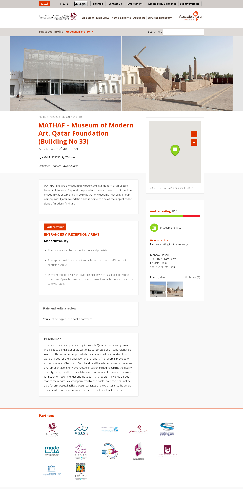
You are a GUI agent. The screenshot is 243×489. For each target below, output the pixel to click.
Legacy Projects (189, 3)
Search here (155, 31)
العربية (44, 3)
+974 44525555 (51, 157)
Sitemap (98, 3)
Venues (53, 117)
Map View (102, 18)
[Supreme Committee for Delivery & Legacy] (167, 430)
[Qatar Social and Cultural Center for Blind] (110, 451)
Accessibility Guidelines (162, 3)
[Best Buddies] (81, 472)
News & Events (121, 18)
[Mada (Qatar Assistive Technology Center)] (52, 451)
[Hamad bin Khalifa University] (110, 430)
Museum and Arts (71, 117)
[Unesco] (52, 472)
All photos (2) (192, 277)
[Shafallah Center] (81, 451)
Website (70, 157)
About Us (139, 18)
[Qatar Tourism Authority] (81, 430)
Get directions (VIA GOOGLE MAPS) (173, 188)
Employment (134, 3)
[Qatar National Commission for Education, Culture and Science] (138, 430)
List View (88, 18)
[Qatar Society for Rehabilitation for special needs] (167, 451)
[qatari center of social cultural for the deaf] (138, 451)
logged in (64, 319)
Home (42, 117)
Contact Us (115, 3)
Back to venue (55, 227)
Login (82, 4)
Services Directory (160, 18)
